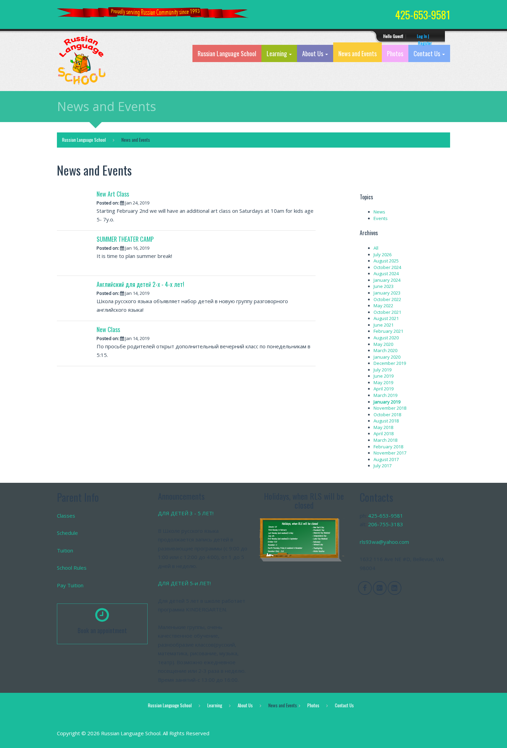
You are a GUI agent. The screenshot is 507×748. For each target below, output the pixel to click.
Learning (277, 53)
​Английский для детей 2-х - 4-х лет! (140, 284)
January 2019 (387, 402)
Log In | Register (424, 36)
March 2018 (385, 440)
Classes (66, 515)
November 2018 (390, 408)
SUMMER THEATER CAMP (125, 239)
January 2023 (387, 293)
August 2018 (386, 421)
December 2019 (390, 363)
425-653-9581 (385, 515)
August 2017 (386, 459)
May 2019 (383, 382)
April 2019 (384, 389)
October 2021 (387, 312)
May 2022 (383, 305)
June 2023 (384, 286)
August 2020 (386, 338)
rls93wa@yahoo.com (384, 541)
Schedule (67, 532)
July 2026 (382, 254)
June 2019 (384, 376)
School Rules (72, 567)
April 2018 (384, 433)
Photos (395, 53)
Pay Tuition (70, 585)
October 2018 (387, 414)
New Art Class (113, 193)
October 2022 (387, 299)
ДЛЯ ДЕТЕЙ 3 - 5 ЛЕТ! (185, 513)
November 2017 (390, 453)
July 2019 (382, 370)
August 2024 (386, 273)
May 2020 (383, 344)
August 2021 (386, 318)
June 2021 (384, 325)
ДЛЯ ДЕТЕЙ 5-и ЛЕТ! (184, 583)
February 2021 (388, 331)
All (376, 248)
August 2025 (386, 261)
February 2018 (388, 446)
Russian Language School (227, 53)
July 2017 (382, 465)
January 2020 (387, 357)
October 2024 (387, 267)
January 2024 (387, 280)
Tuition (65, 550)
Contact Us (427, 53)
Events (381, 218)
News (379, 212)
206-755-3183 (385, 524)
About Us (313, 53)
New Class (108, 329)
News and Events (357, 53)
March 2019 (385, 395)
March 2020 (385, 350)
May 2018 (383, 427)
